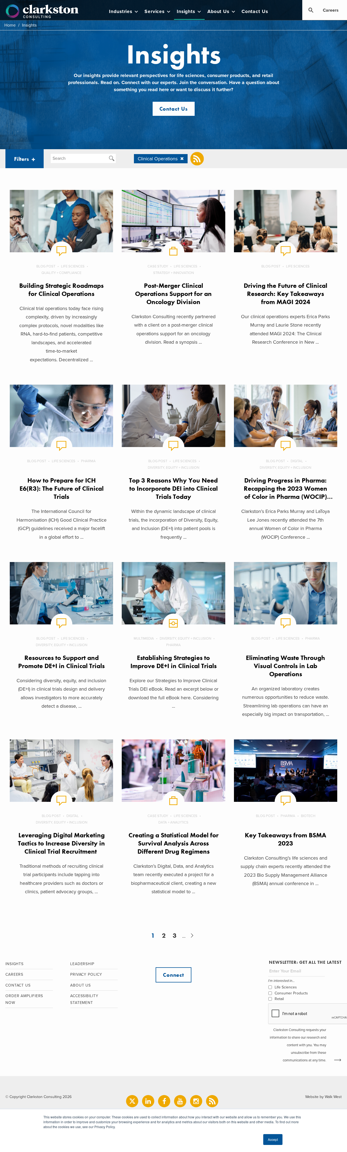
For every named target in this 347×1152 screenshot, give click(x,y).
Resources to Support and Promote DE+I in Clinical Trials (61, 661)
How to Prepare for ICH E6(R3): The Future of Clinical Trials (62, 488)
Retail (279, 999)
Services (154, 11)
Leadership (82, 964)
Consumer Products (291, 993)
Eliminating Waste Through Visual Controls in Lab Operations (285, 665)
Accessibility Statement (84, 999)
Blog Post (45, 266)
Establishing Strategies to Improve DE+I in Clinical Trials (173, 661)
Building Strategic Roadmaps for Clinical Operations (61, 289)
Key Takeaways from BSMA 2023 (285, 839)
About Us (218, 11)
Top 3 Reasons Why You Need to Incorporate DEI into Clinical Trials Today (173, 488)
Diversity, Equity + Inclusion (173, 467)
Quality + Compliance (61, 273)
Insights (186, 11)
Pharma (88, 461)
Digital (297, 461)
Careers (331, 10)
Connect (173, 974)
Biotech (308, 816)
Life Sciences (73, 266)
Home (10, 25)
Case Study (157, 266)
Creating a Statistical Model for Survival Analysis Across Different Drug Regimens (173, 843)
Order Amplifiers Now (24, 999)
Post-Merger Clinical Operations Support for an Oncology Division (173, 293)
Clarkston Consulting (42, 11)
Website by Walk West (323, 1096)
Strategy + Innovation (173, 273)
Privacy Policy (86, 974)
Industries (120, 11)
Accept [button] (273, 1139)
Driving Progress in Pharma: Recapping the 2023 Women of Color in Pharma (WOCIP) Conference (285, 492)
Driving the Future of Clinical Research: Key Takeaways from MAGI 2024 (285, 293)
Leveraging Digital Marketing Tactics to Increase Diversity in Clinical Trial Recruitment (61, 843)
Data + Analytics (173, 822)
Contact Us (255, 11)
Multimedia (144, 638)
